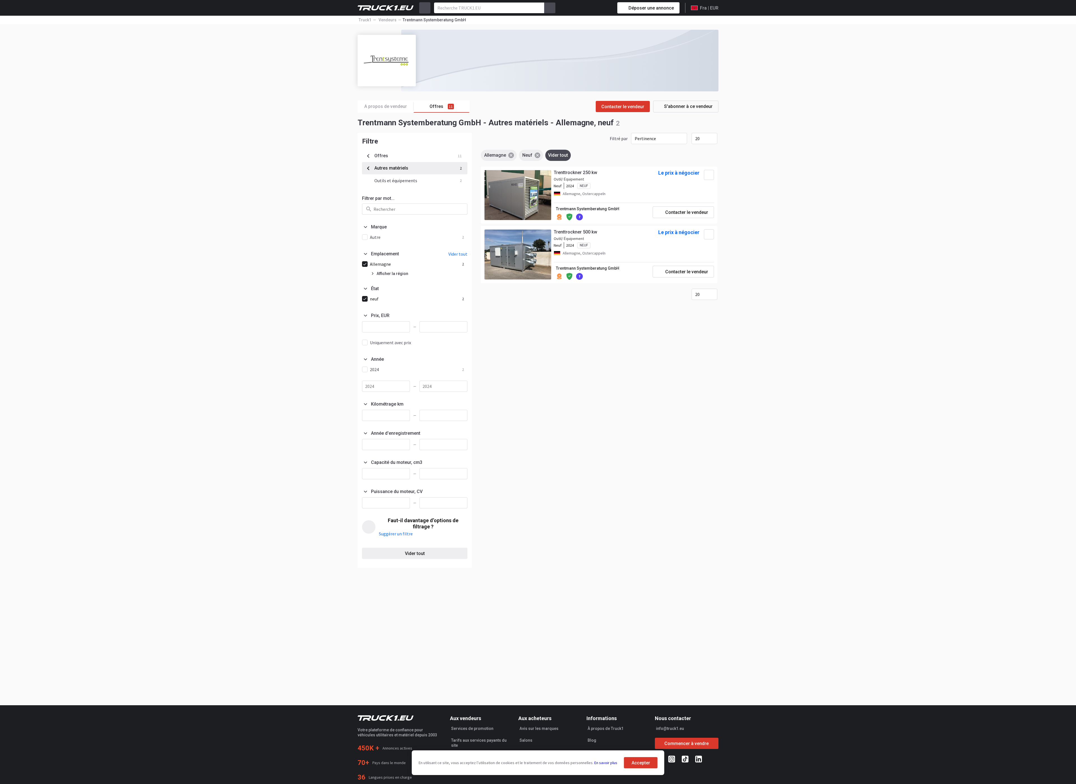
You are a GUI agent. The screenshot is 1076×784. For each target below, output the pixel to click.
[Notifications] (593, 7)
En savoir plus (605, 762)
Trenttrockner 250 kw (575, 172)
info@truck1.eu (670, 728)
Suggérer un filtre (396, 533)
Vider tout (415, 553)
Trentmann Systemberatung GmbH (587, 209)
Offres (441, 106)
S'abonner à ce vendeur (688, 106)
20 (697, 138)
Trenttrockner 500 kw (575, 232)
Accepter (641, 763)
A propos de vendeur (385, 106)
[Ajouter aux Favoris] (709, 175)
